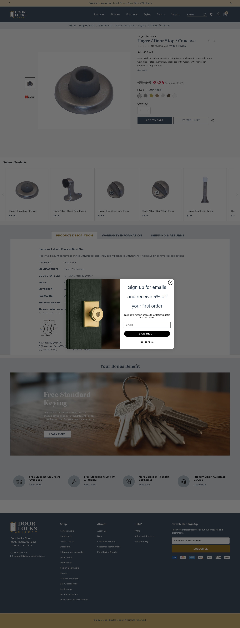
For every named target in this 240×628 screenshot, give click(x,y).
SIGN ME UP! (147, 334)
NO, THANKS (147, 342)
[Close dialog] (171, 282)
